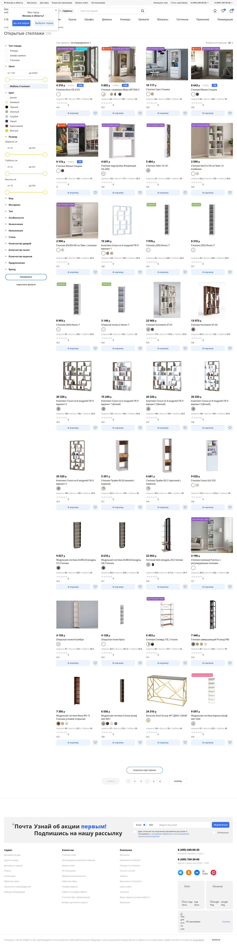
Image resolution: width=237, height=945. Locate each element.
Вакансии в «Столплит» (131, 881)
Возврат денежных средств (75, 902)
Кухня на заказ (11, 860)
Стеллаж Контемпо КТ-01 (159, 324)
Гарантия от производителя (17, 886)
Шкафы (89, 19)
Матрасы (162, 19)
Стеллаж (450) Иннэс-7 (68, 324)
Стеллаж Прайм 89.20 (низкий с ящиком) (118, 482)
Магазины (32, 3)
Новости (124, 876)
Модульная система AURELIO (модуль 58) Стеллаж (121, 561)
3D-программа (98, 3)
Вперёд (178, 781)
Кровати (144, 19)
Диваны (107, 19)
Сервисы (67, 10)
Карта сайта (125, 886)
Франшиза (125, 902)
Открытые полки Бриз (113, 639)
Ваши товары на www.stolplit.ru (135, 897)
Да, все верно (21, 23)
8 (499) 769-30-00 (222, 2)
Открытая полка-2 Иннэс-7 (115, 324)
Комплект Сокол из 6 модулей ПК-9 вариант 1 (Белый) (120, 402)
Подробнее (198, 939)
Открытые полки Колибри (70, 639)
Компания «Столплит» (130, 860)
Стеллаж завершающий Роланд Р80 (210, 639)
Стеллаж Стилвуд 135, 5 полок (162, 639)
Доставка (44, 3)
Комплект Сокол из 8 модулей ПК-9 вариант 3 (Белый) (209, 402)
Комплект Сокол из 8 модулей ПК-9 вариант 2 (75, 402)
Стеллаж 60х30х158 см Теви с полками (76, 245)
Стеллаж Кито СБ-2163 (68, 89)
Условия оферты (70, 886)
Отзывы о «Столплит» (130, 865)
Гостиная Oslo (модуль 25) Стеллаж (164, 559)
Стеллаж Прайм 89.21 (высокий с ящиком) (163, 482)
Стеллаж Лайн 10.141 (157, 165)
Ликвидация (225, 19)
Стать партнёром (179, 3)
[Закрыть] (56, 10)
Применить (26, 277)
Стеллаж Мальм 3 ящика (69, 166)
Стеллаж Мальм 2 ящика (204, 89)
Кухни (72, 19)
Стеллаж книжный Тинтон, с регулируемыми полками (206, 561)
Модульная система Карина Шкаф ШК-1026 (209, 717)
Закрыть (216, 940)
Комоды (125, 19)
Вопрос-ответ (81, 3)
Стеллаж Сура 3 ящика (158, 89)
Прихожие (202, 19)
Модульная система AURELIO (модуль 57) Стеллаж (76, 561)
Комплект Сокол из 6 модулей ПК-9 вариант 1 (120, 247)
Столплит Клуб (69, 855)
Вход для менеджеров (14, 892)
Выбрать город (44, 23)
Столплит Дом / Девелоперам (76, 897)
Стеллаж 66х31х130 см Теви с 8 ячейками (207, 167)
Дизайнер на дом (12, 855)
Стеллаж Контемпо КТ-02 (204, 324)
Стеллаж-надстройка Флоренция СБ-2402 (118, 167)
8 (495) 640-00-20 (188, 849)
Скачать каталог (127, 870)
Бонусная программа (62, 3)
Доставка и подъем (13, 865)
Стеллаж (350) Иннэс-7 (203, 245)
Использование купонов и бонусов (78, 860)
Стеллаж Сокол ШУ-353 (203, 480)
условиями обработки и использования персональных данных (163, 835)
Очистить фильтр (26, 285)
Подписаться (221, 824)
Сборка (7, 870)
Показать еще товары (144, 770)
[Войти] (215, 10)
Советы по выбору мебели (74, 892)
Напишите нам (160, 3)
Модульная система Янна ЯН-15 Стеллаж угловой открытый (73, 717)
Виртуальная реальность (74, 876)
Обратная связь (11, 881)
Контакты (124, 892)
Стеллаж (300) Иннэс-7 (158, 245)
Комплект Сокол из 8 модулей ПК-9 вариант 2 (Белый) (164, 402)
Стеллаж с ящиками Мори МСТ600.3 (120, 89)
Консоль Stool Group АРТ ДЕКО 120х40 (166, 715)
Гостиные (182, 19)
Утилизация (9, 876)
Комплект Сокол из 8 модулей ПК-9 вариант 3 (75, 482)
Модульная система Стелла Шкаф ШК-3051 (119, 717)
